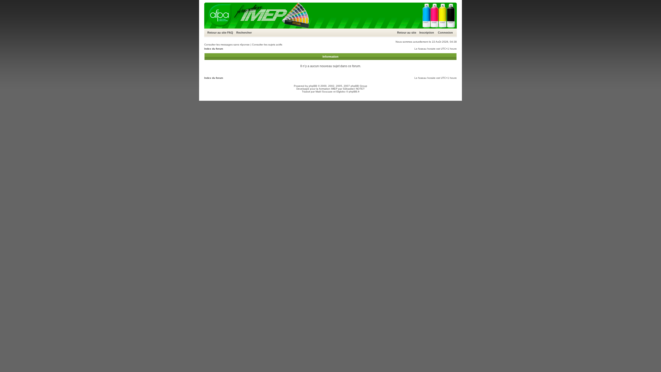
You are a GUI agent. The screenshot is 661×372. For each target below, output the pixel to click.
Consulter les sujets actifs (267, 44)
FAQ (230, 32)
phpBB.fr (354, 91)
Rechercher (244, 32)
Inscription (426, 32)
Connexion (445, 32)
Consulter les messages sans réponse (227, 44)
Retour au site (216, 32)
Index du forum (213, 48)
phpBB (313, 85)
